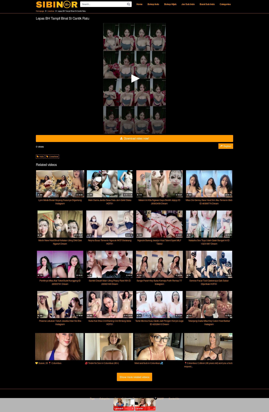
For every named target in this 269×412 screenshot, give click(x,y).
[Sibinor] (57, 4)
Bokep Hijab (170, 4)
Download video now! (136, 138)
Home (139, 4)
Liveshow (50, 11)
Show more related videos (134, 377)
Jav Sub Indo (188, 4)
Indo (41, 156)
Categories (225, 4)
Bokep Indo (153, 4)
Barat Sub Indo (207, 4)
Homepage (40, 11)
